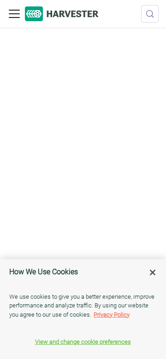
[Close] (152, 272)
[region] (83, 309)
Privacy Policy (112, 314)
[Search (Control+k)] (150, 14)
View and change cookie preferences (83, 341)
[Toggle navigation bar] (14, 14)
